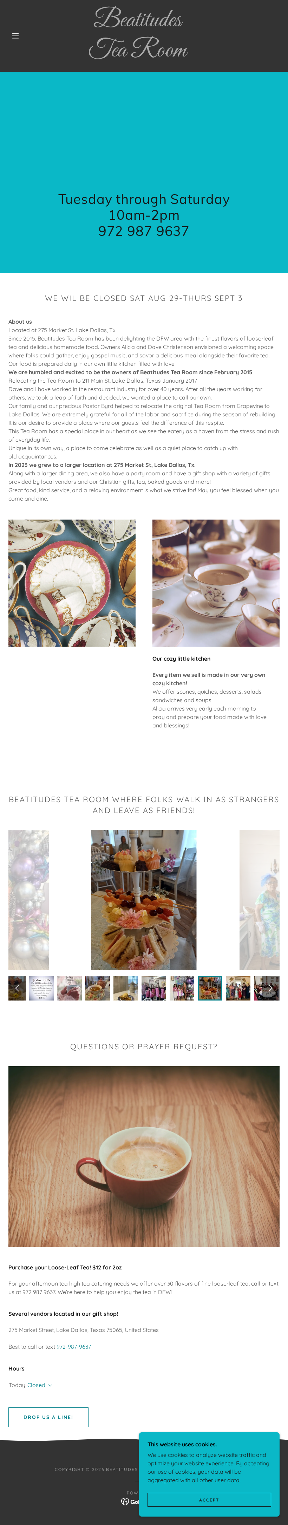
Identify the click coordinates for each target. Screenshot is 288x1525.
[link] (137, 54)
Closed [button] (36, 1384)
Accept (209, 1500)
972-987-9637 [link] (74, 1346)
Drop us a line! (48, 1417)
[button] (15, 36)
